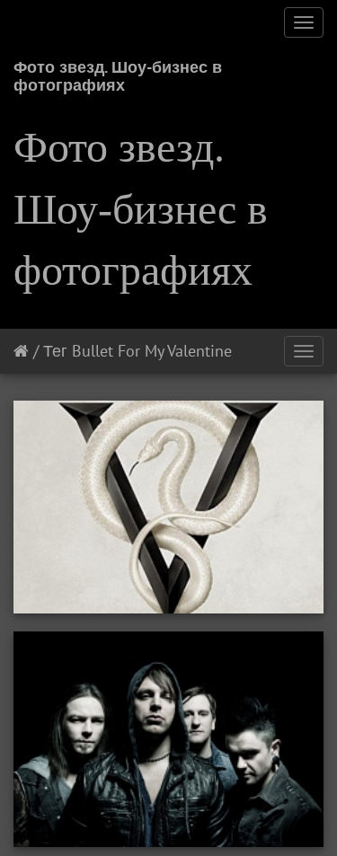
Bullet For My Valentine (152, 350)
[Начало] (21, 350)
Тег (55, 350)
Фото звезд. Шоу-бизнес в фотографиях (117, 73)
